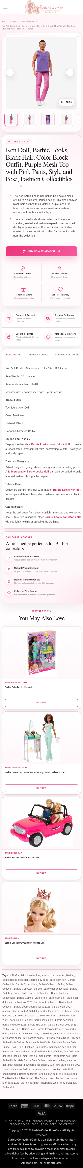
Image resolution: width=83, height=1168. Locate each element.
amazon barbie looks (53, 975)
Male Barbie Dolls (27, 22)
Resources (48, 1124)
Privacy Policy (43, 1121)
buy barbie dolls (44, 1033)
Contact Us (67, 1124)
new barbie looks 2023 (68, 1064)
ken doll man (20, 1056)
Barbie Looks (21, 1006)
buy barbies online (33, 1038)
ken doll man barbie (40, 1056)
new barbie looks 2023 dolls (19, 1069)
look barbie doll (61, 1056)
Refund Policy (66, 1121)
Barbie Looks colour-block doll (50, 444)
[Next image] (70, 72)
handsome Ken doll (60, 1047)
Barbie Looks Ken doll (67, 489)
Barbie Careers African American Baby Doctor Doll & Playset (35, 772)
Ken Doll (68, 1051)
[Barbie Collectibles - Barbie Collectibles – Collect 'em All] (44, 7)
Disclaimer (22, 1121)
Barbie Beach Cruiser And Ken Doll (22, 857)
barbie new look (64, 1020)
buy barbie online (12, 1038)
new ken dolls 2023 (62, 1069)
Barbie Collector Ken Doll (28, 988)
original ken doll (48, 1074)
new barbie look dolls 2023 (39, 1064)
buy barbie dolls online (66, 1033)
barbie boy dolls (39, 979)
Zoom (69, 102)
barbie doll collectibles (56, 988)
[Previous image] (10, 72)
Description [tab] (13, 355)
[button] (5, 7)
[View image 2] (29, 119)
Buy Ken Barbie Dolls (57, 1038)
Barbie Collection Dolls (51, 984)
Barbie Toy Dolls (11, 1029)
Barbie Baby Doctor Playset (18, 687)
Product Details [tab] (38, 355)
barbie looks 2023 (40, 1006)
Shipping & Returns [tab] (67, 355)
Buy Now (41, 703)
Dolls (20, 1047)
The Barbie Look (68, 1074)
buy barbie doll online (21, 1033)
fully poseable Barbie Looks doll (28, 471)
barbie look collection (45, 1002)
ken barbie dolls (24, 1051)
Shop (13, 22)
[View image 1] (11, 119)
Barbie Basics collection (15, 979)
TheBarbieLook (49, 1082)
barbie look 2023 (23, 1002)
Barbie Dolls (20, 993)
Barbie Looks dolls (25, 1015)
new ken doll (43, 1069)
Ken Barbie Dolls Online (48, 1051)
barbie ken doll (57, 997)
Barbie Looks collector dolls (63, 517)
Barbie (70, 975)
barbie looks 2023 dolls (26, 1011)
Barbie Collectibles (26, 984)
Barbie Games (25, 997)
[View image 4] (66, 119)
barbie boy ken (58, 979)
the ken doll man (30, 1082)
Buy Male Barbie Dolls (38, 1042)
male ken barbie (56, 1060)
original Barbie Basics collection (19, 1074)
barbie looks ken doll (21, 1020)
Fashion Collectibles (36, 1047)
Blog (34, 1124)
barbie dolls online (39, 993)
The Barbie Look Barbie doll (17, 1078)
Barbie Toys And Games (50, 1029)
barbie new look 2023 (14, 1024)
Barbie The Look (37, 1024)
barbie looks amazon (51, 1011)
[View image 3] (48, 119)
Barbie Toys (28, 1029)
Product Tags (19, 1124)
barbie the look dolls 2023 (62, 1024)
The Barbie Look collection (49, 1078)
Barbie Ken (41, 997)
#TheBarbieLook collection (25, 975)
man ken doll (15, 1064)
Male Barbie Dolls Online (31, 1060)
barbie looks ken (46, 1015)
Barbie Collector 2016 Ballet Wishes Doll (25, 942)
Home (4, 22)
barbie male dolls (43, 1020)
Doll (13, 1047)
